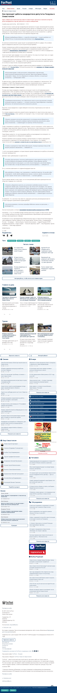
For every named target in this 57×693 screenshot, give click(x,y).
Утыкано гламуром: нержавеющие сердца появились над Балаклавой (11, 512)
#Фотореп (38, 8)
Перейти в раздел (14, 487)
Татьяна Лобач (14, 67)
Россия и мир (46, 294)
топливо (29, 294)
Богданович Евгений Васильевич (13, 461)
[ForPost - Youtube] (36, 651)
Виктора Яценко (10, 114)
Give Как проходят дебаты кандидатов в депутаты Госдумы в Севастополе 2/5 (44, 234)
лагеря (12, 330)
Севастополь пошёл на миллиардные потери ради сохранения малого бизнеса (13, 387)
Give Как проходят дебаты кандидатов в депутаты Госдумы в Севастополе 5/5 (47, 234)
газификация (46, 330)
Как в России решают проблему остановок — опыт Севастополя (13, 375)
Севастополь (10, 8)
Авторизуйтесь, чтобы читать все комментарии (28, 278)
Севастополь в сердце (37, 406)
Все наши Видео (35, 400)
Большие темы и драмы (37, 413)
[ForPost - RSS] (33, 651)
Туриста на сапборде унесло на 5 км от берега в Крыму (14, 393)
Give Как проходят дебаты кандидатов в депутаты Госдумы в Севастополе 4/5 (46, 234)
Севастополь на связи (37, 396)
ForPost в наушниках (37, 420)
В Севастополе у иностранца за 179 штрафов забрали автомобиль (13, 404)
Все (3, 8)
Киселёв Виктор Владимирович (12, 478)
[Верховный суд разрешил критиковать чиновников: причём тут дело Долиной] (35, 257)
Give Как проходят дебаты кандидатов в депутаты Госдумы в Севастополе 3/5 (45, 234)
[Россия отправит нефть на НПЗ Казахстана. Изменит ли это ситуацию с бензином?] (27, 288)
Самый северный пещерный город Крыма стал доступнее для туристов (28, 335)
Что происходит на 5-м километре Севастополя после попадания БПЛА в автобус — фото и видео (42, 474)
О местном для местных (37, 403)
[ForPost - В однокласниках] (38, 651)
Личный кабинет (43, 355)
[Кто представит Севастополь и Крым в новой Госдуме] (7, 247)
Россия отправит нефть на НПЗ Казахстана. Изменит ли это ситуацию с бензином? (28, 299)
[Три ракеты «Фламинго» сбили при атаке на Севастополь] (9, 288)
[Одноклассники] (7, 235)
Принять (13, 690)
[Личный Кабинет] (51, 2)
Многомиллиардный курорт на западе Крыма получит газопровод (46, 335)
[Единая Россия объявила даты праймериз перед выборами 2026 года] (35, 247)
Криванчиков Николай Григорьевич (14, 474)
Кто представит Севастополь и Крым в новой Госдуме (20, 249)
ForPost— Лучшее (17, 654)
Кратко (4, 647)
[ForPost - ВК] (34, 651)
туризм (30, 330)
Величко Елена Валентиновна (12, 469)
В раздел (14, 525)
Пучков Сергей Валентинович (12, 465)
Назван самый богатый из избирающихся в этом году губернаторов (14, 410)
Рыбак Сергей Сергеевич (11, 444)
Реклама (52, 8)
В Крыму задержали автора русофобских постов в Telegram (12, 369)
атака (12, 294)
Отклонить (4, 690)
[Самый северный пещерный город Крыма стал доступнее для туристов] (27, 324)
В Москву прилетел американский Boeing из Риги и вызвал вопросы (45, 299)
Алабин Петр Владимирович (12, 452)
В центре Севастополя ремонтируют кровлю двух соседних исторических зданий (13, 416)
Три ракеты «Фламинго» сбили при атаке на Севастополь (9, 299)
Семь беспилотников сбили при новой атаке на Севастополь (14, 363)
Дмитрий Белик (39, 39)
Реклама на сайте (7, 608)
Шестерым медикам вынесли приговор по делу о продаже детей (14, 381)
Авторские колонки (7, 644)
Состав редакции (6, 649)
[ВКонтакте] (4, 235)
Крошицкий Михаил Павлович (12, 482)
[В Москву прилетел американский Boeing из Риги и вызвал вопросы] (45, 288)
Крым (18, 8)
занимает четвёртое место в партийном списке (28, 142)
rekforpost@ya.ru (6, 681)
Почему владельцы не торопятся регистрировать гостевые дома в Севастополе (20, 270)
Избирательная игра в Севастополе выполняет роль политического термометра (13, 520)
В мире (31, 8)
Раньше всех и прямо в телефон (40, 410)
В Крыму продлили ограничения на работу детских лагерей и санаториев (9, 336)
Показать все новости (14, 434)
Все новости (5, 642)
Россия (24, 8)
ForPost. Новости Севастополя (23, 656)
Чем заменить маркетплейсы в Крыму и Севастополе (11, 428)
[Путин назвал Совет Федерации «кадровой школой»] (35, 267)
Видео (45, 8)
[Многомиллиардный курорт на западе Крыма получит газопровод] (45, 324)
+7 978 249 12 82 (6, 627)
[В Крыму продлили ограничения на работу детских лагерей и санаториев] (9, 324)
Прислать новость (14, 355)
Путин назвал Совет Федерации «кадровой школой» (47, 268)
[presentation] (4, 314)
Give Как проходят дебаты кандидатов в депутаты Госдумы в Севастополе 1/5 (42, 234)
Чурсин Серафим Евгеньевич (12, 456)
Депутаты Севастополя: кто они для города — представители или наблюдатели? (12, 504)
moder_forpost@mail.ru (12, 625)
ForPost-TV (5, 645)
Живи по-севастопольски (38, 416)
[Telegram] (11, 235)
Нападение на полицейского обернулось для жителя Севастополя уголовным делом (13, 422)
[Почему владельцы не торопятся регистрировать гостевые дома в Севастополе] (7, 267)
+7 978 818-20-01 (6, 678)
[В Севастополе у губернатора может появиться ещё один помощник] (7, 257)
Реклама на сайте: (7, 674)
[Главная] (6, 2)
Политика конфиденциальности (39, 687)
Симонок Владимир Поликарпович (13, 448)
